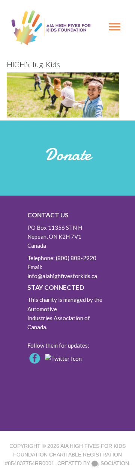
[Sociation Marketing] (95, 463)
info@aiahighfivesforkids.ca (62, 276)
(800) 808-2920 (76, 258)
